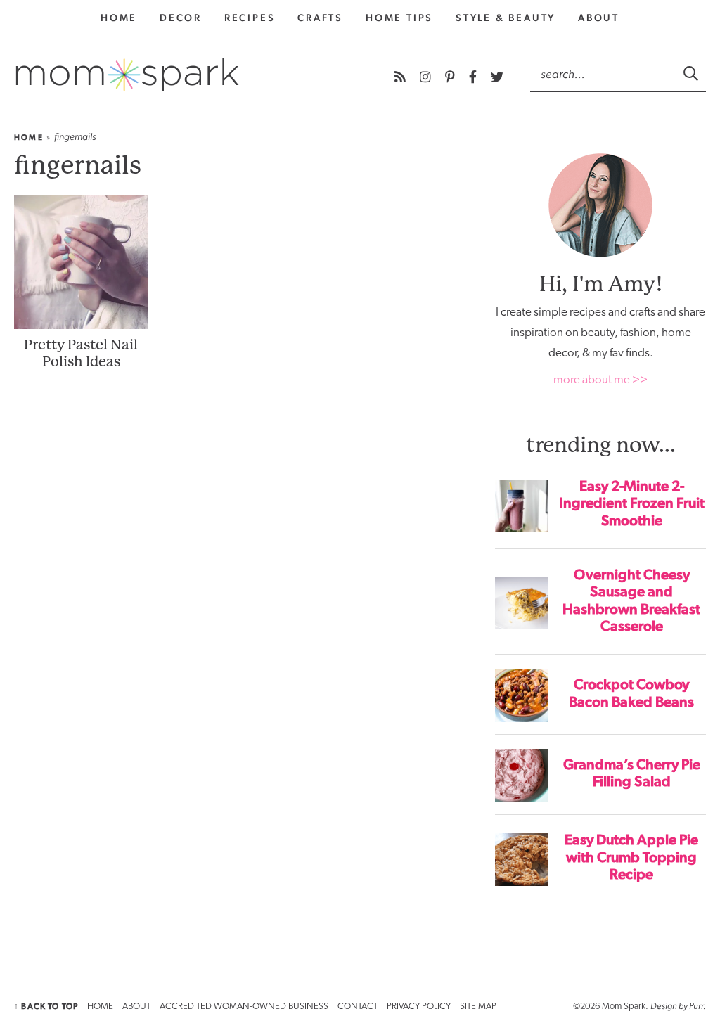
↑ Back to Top (46, 1006)
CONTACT (358, 1006)
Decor (181, 17)
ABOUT (136, 1006)
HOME (100, 1006)
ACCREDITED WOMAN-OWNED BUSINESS (244, 1006)
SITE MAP (478, 1006)
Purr (696, 1006)
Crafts (320, 17)
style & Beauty (505, 17)
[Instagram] (426, 77)
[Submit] (692, 73)
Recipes (250, 17)
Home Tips (399, 17)
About (598, 17)
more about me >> (600, 380)
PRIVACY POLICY (419, 1006)
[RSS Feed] (401, 77)
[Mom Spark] (127, 74)
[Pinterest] (451, 77)
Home (29, 137)
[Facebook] (474, 77)
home (119, 17)
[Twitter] (497, 77)
